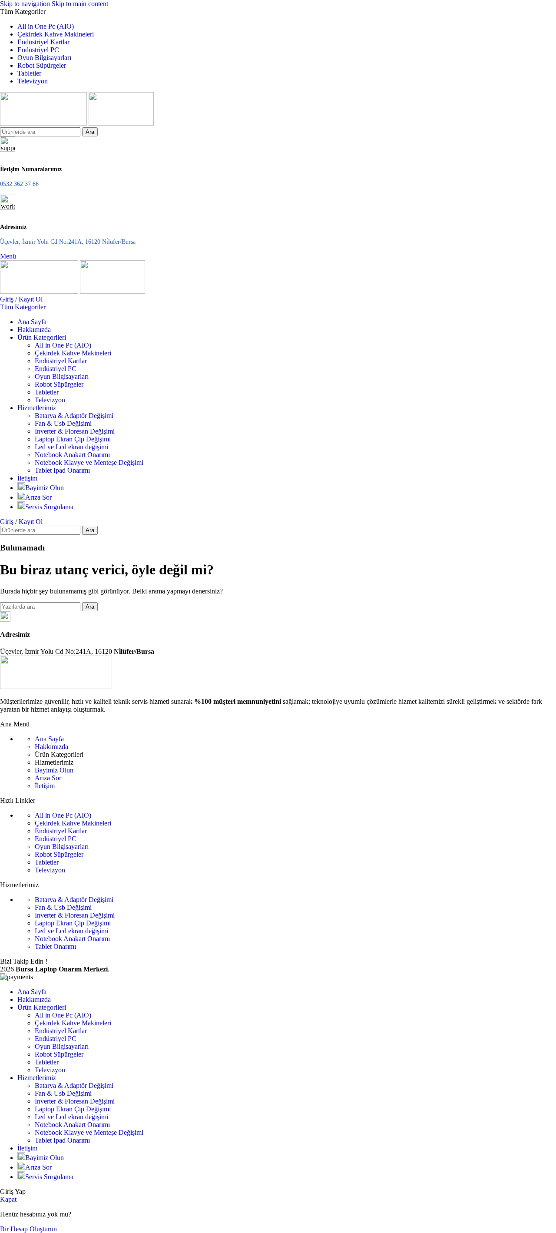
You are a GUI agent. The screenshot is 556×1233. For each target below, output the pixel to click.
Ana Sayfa (49, 738)
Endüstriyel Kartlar (61, 361)
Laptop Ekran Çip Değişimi (73, 439)
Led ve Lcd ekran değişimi (71, 447)
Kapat (8, 1199)
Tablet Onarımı (55, 946)
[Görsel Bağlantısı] (56, 686)
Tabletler (47, 392)
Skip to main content (80, 3)
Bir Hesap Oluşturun (28, 1229)
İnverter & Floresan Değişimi (75, 431)
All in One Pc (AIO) (63, 345)
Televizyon (50, 400)
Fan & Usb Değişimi (63, 423)
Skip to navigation (26, 3)
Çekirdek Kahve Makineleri (73, 353)
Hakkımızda (51, 746)
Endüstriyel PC (55, 368)
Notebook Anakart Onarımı (72, 454)
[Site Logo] (44, 123)
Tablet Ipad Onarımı (62, 470)
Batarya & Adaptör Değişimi (74, 415)
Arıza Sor (48, 778)
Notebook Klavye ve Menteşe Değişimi (89, 462)
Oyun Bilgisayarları (62, 376)
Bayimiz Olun (54, 770)
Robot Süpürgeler (59, 384)
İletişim (45, 785)
